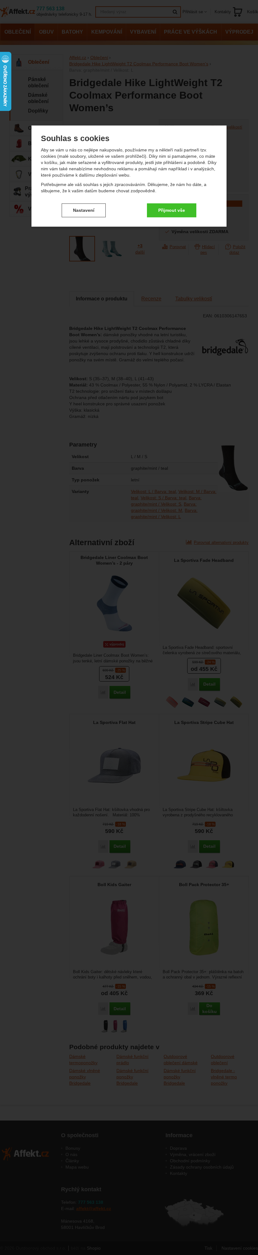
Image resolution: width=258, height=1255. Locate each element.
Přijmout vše (171, 210)
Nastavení (83, 210)
